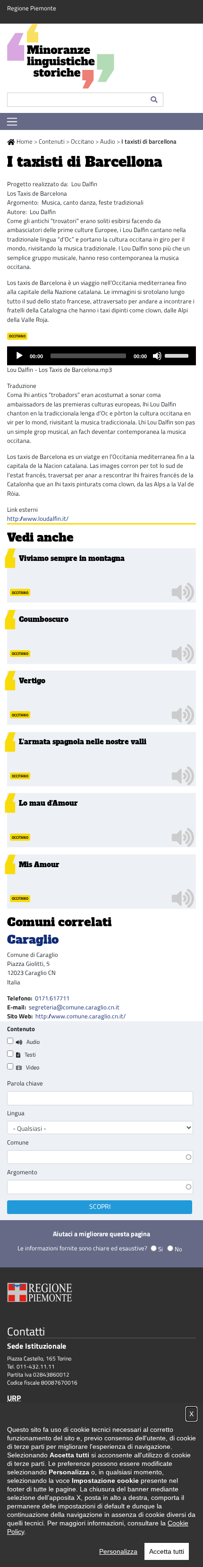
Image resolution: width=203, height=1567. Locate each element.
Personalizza (118, 1551)
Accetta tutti (166, 1551)
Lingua (16, 1113)
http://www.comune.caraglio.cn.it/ (80, 1016)
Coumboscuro (43, 619)
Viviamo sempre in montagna (72, 558)
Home (25, 141)
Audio (107, 141)
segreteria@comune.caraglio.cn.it (74, 1007)
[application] (101, 355)
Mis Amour (39, 865)
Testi (30, 1054)
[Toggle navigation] (12, 121)
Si (160, 1249)
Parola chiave (25, 1083)
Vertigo (32, 681)
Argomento (22, 1172)
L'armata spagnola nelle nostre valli (82, 742)
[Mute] (157, 356)
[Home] (101, 58)
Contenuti (52, 141)
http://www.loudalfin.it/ (37, 518)
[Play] (19, 356)
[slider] (178, 354)
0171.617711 (52, 998)
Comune (18, 1142)
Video (32, 1067)
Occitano (82, 141)
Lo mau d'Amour (48, 803)
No (178, 1249)
